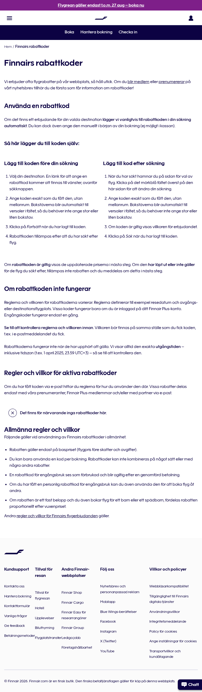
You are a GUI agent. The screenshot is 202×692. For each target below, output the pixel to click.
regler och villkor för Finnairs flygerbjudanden (57, 516)
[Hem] (101, 18)
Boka (69, 32)
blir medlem (138, 81)
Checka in (128, 32)
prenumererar (172, 81)
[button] (9, 18)
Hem (8, 46)
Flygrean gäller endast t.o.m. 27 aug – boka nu (101, 5)
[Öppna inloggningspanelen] (191, 18)
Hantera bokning (96, 32)
